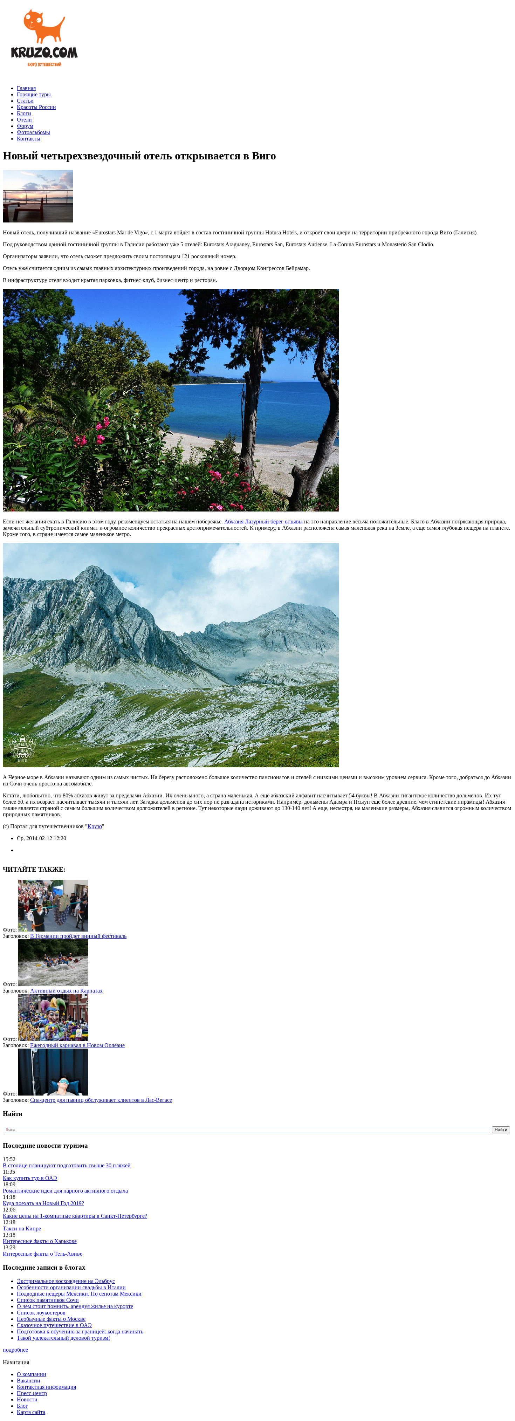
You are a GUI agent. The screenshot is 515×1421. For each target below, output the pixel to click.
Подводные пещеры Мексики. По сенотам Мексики (79, 1294)
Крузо (95, 826)
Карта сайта (31, 1412)
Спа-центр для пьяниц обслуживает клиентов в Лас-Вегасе (101, 1100)
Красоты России (36, 107)
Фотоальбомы (33, 132)
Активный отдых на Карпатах (66, 991)
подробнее (15, 1350)
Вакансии (28, 1381)
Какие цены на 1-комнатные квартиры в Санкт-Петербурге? (75, 1216)
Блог (22, 1406)
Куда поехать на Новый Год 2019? (43, 1203)
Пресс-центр (32, 1393)
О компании (31, 1374)
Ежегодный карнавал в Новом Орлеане (77, 1045)
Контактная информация (46, 1387)
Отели (24, 120)
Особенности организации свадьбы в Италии (71, 1287)
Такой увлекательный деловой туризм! (63, 1338)
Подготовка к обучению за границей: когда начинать (80, 1331)
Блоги (24, 113)
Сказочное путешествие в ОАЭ (54, 1325)
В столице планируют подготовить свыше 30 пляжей (67, 1165)
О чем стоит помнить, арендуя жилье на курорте (75, 1306)
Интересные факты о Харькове (40, 1241)
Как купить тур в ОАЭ (30, 1178)
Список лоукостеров (41, 1313)
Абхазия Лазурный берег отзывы (263, 521)
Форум (25, 126)
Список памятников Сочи (48, 1300)
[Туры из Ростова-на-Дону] (43, 76)
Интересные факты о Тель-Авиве (42, 1254)
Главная (26, 88)
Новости (27, 1399)
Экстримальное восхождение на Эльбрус (66, 1281)
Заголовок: (16, 936)
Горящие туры (34, 94)
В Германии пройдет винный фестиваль (78, 936)
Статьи (25, 101)
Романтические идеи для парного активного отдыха (65, 1191)
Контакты (28, 139)
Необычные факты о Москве (51, 1319)
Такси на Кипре (22, 1228)
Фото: (10, 930)
